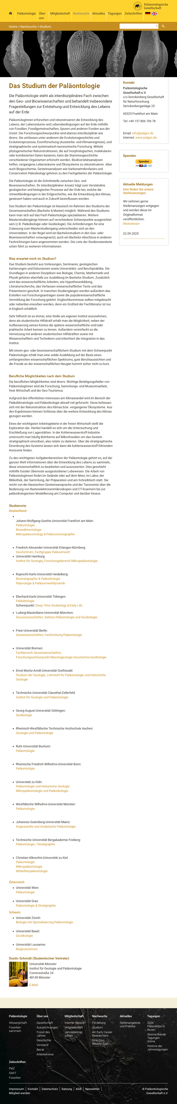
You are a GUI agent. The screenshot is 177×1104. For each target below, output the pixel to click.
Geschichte (44, 1040)
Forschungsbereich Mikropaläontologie (71, 561)
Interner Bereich (75, 1022)
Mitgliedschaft (60, 13)
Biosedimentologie (28, 529)
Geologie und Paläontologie (34, 733)
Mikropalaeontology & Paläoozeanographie (45, 534)
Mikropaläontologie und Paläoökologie (42, 791)
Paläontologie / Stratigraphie (35, 844)
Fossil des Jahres (43, 1033)
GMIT (12, 1073)
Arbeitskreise (45, 1054)
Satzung (67, 1089)
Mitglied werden (19, 1093)
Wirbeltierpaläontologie (32, 871)
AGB (79, 1089)
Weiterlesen (131, 223)
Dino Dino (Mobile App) (100, 1041)
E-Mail (33, 985)
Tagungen (115, 13)
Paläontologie (26, 13)
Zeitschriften (17, 1062)
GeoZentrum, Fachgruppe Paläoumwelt (43, 552)
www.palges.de (146, 137)
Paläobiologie (25, 601)
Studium (97, 1027)
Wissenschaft (18, 1022)
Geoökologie (24, 935)
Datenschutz (50, 1089)
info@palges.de (142, 133)
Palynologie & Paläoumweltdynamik (40, 583)
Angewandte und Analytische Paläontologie (46, 826)
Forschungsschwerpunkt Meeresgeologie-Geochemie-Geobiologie (61, 657)
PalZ (12, 1068)
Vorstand (42, 1045)
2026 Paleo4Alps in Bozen (156, 1026)
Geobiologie (24, 715)
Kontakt (33, 1089)
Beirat (40, 1049)
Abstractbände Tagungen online (156, 1038)
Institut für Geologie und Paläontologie (42, 697)
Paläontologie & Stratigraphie (36, 905)
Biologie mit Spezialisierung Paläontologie (44, 922)
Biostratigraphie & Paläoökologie (38, 579)
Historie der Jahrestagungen (157, 1047)
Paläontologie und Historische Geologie (43, 786)
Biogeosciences (27, 949)
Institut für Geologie (29, 561)
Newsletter (92, 1089)
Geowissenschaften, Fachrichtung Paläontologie (49, 635)
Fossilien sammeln (15, 1029)
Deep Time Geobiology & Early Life (58, 605)
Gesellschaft (45, 1022)
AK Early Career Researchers (102, 1033)
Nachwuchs (81, 13)
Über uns (42, 16)
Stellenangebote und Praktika (130, 1024)
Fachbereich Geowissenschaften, (39, 652)
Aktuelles (98, 13)
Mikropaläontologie (29, 866)
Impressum (16, 1089)
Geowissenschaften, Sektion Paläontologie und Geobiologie (56, 617)
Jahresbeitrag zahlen (73, 1033)
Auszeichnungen (47, 1027)
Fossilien (15, 1077)
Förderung (98, 1022)
